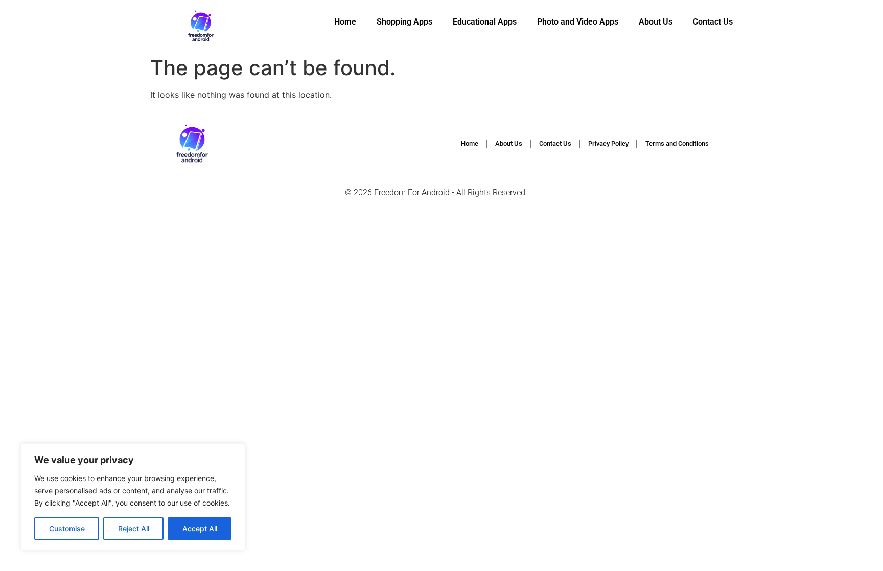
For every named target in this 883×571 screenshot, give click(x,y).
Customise (67, 528)
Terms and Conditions (677, 143)
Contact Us (713, 22)
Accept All (199, 528)
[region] (132, 497)
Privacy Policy (608, 143)
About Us (655, 22)
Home (345, 22)
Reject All (133, 528)
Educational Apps (485, 22)
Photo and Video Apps (577, 22)
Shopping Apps (404, 22)
